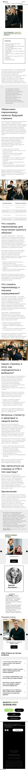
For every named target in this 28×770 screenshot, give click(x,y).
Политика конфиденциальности (14, 754)
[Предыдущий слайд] (1, 551)
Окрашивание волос (14, 556)
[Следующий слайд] (27, 551)
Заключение (8, 58)
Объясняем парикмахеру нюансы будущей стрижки (13, 44)
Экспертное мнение (10, 59)
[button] (18, 730)
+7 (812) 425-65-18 (8, 727)
